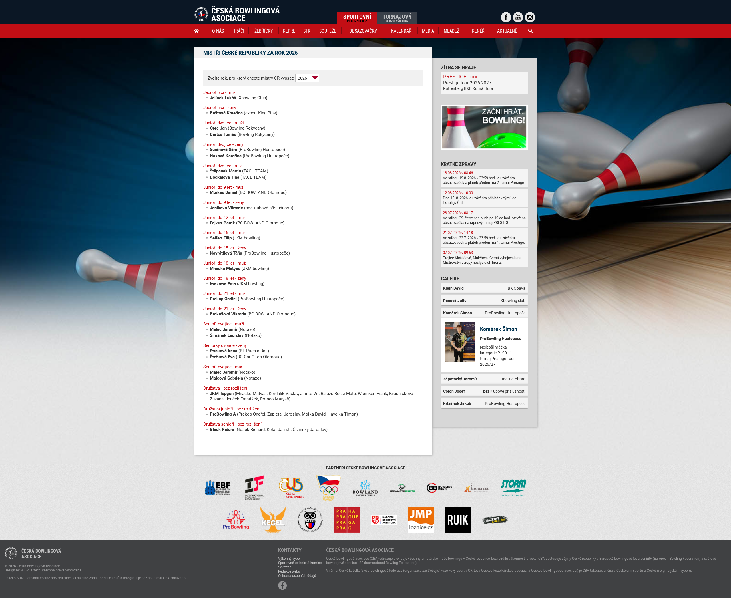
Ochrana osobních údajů (297, 575)
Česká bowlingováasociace (41, 554)
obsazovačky (363, 31)
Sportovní (357, 18)
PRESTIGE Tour (460, 76)
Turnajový (397, 18)
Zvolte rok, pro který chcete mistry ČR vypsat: (251, 78)
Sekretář (284, 567)
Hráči (238, 31)
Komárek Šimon (498, 328)
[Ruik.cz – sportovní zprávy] (458, 520)
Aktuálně (507, 31)
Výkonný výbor (289, 558)
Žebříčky (263, 31)
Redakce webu (289, 571)
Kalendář (401, 31)
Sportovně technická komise (300, 562)
